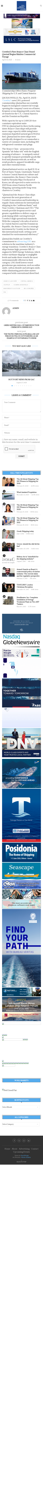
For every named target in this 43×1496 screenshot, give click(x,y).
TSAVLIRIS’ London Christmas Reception (25, 586)
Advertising (24, 1149)
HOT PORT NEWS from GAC (21, 379)
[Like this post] (25, 300)
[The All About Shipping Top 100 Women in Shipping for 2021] (8, 521)
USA (4, 292)
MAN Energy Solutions (11, 288)
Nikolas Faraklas (26, 1157)
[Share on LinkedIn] (31, 300)
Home (7, 1149)
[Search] (41, 6)
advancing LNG (24, 241)
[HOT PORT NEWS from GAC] (21, 363)
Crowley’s (7, 100)
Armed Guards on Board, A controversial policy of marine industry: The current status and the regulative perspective (28, 572)
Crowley (6, 285)
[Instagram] (24, 1140)
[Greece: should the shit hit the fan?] (8, 547)
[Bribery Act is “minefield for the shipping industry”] (8, 560)
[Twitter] (19, 1140)
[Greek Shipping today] (8, 534)
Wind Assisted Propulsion (27, 492)
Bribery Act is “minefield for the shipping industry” (27, 558)
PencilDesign (25, 1155)
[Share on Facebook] (27, 300)
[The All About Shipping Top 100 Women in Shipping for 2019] (8, 482)
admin (16, 308)
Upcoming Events (21, 1152)
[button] (4, 368)
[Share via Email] (33, 300)
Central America (26, 281)
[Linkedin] (28, 1140)
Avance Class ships (10, 281)
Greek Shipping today (25, 531)
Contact (34, 1149)
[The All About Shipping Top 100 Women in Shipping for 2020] (8, 508)
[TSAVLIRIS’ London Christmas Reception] (8, 588)
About (14, 1149)
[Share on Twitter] (29, 300)
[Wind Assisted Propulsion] (8, 495)
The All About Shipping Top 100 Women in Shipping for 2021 (28, 520)
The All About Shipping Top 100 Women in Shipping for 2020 (28, 507)
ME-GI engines (29, 288)
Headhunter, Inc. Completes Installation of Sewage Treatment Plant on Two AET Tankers (28, 600)
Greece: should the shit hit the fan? (28, 545)
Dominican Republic (21, 285)
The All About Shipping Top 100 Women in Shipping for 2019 (28, 481)
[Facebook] (14, 1140)
